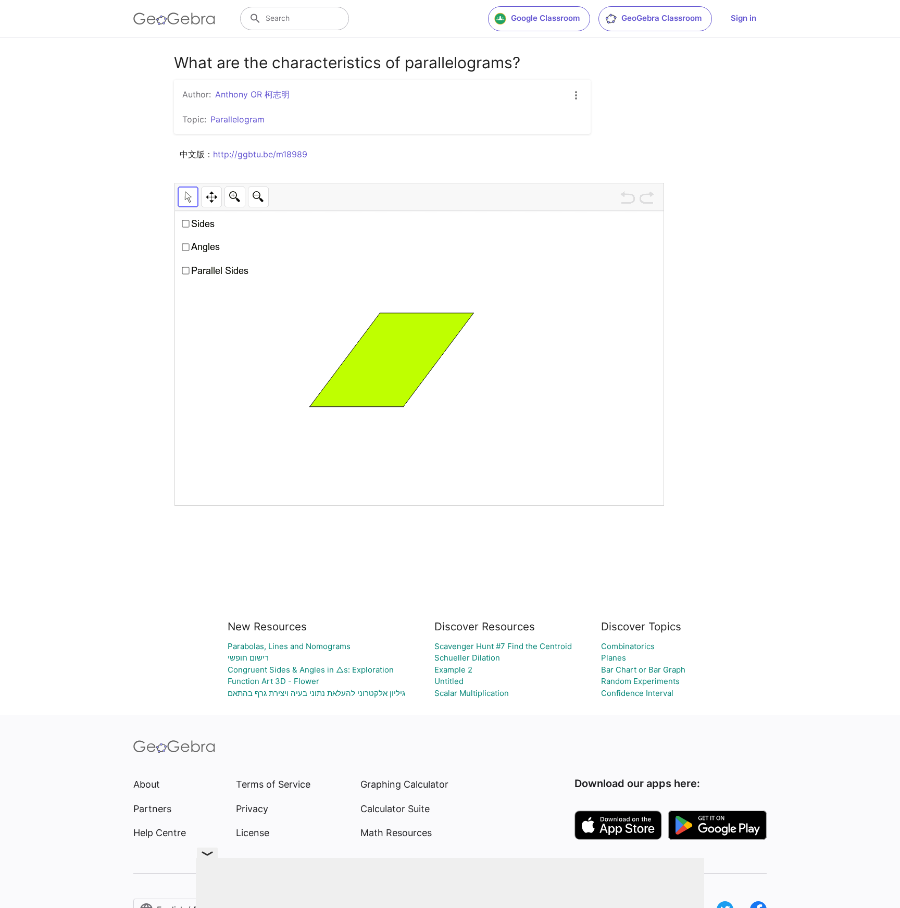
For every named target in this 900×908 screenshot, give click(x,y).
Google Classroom (545, 18)
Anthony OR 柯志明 (252, 94)
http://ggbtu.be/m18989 (260, 154)
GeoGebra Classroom (661, 18)
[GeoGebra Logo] (174, 19)
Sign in (743, 18)
